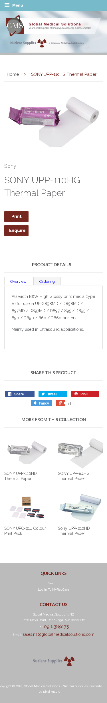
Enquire (17, 230)
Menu (17, 5)
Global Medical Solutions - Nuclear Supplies (56, 686)
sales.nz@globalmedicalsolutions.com (58, 634)
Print (16, 216)
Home (13, 74)
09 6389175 (56, 626)
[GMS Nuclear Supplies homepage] (53, 51)
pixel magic (51, 691)
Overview (18, 281)
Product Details (51, 264)
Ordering (47, 281)
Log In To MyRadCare (53, 589)
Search (53, 583)
